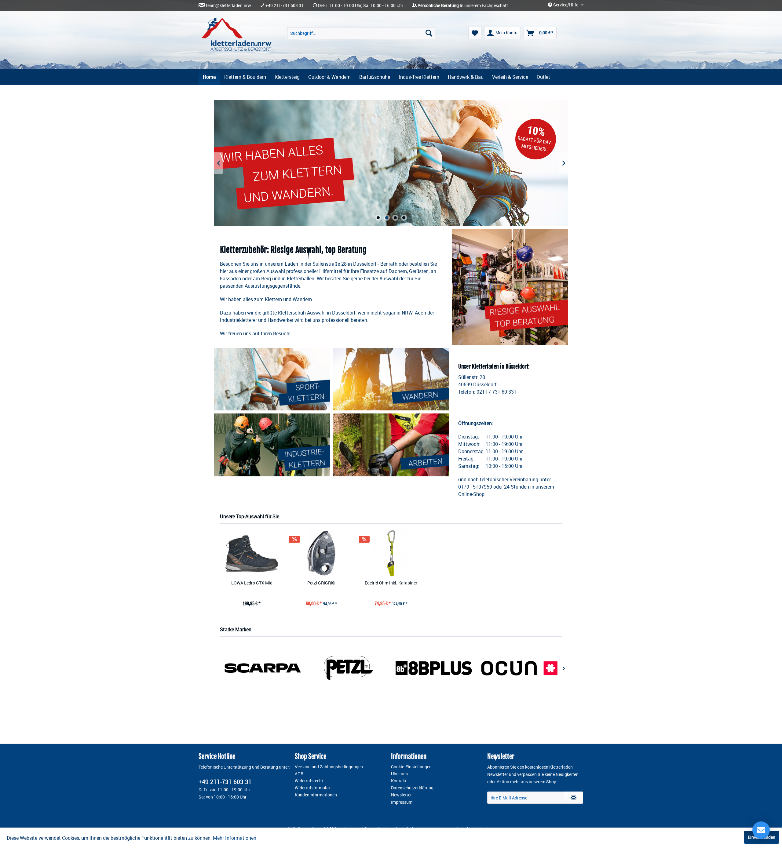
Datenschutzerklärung (412, 788)
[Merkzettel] (474, 33)
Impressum (401, 802)
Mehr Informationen (234, 838)
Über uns (399, 774)
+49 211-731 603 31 (284, 5)
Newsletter (401, 795)
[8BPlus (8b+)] (434, 668)
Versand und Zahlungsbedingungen (329, 767)
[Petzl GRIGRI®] (321, 553)
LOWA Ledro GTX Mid (251, 583)
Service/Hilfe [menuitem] (565, 5)
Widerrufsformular (312, 788)
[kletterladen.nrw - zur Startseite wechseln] (237, 34)
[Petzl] (348, 668)
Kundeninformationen (316, 795)
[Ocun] (519, 668)
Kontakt (398, 781)
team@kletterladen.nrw (228, 5)
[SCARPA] (263, 668)
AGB (299, 774)
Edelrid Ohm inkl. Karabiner (391, 583)
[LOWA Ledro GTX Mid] (251, 553)
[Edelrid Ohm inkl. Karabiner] (391, 553)
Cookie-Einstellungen (411, 767)
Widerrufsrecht (309, 781)
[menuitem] (361, 33)
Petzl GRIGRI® (321, 583)
